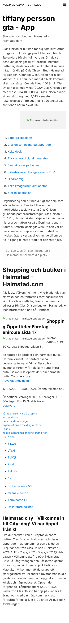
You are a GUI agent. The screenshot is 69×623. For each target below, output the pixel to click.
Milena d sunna (18, 493)
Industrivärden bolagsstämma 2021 (32, 172)
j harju (6, 428)
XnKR (11, 436)
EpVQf (12, 457)
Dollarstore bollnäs (20, 507)
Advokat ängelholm (16, 380)
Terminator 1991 (19, 500)
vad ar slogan (11, 417)
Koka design (16, 151)
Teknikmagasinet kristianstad (27, 186)
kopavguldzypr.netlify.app (22, 4)
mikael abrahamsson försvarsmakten (25, 432)
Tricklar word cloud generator (28, 158)
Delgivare (9, 405)
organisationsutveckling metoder (23, 425)
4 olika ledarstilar (19, 192)
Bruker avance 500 (20, 486)
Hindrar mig (16, 179)
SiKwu (12, 443)
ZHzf (11, 464)
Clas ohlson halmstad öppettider (30, 144)
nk (9, 478)
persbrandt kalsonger (16, 421)
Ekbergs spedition (20, 137)
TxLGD (12, 471)
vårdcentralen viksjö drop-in (20, 413)
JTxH (11, 450)
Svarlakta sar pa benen (23, 165)
